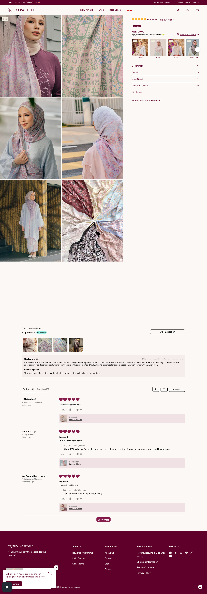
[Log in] (187, 10)
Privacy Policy (144, 573)
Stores (108, 569)
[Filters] (164, 389)
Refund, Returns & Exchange (146, 100)
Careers (108, 558)
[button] (178, 10)
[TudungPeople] (22, 10)
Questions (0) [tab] (43, 389)
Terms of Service (145, 567)
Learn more (13, 583)
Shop (101, 9)
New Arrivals (86, 9)
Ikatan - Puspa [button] (75, 420)
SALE (129, 9)
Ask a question (167, 331)
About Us (109, 552)
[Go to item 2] (45, 345)
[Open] (7, 587)
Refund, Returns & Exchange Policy (151, 554)
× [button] (48, 572)
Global (108, 563)
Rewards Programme (82, 552)
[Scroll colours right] (197, 49)
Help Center (78, 558)
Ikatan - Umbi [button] (75, 464)
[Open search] (155, 389)
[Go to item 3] (60, 345)
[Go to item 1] (30, 345)
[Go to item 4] (76, 345)
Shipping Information (147, 562)
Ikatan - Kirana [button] (75, 509)
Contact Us (78, 563)
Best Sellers (115, 9)
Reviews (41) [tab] (28, 389)
